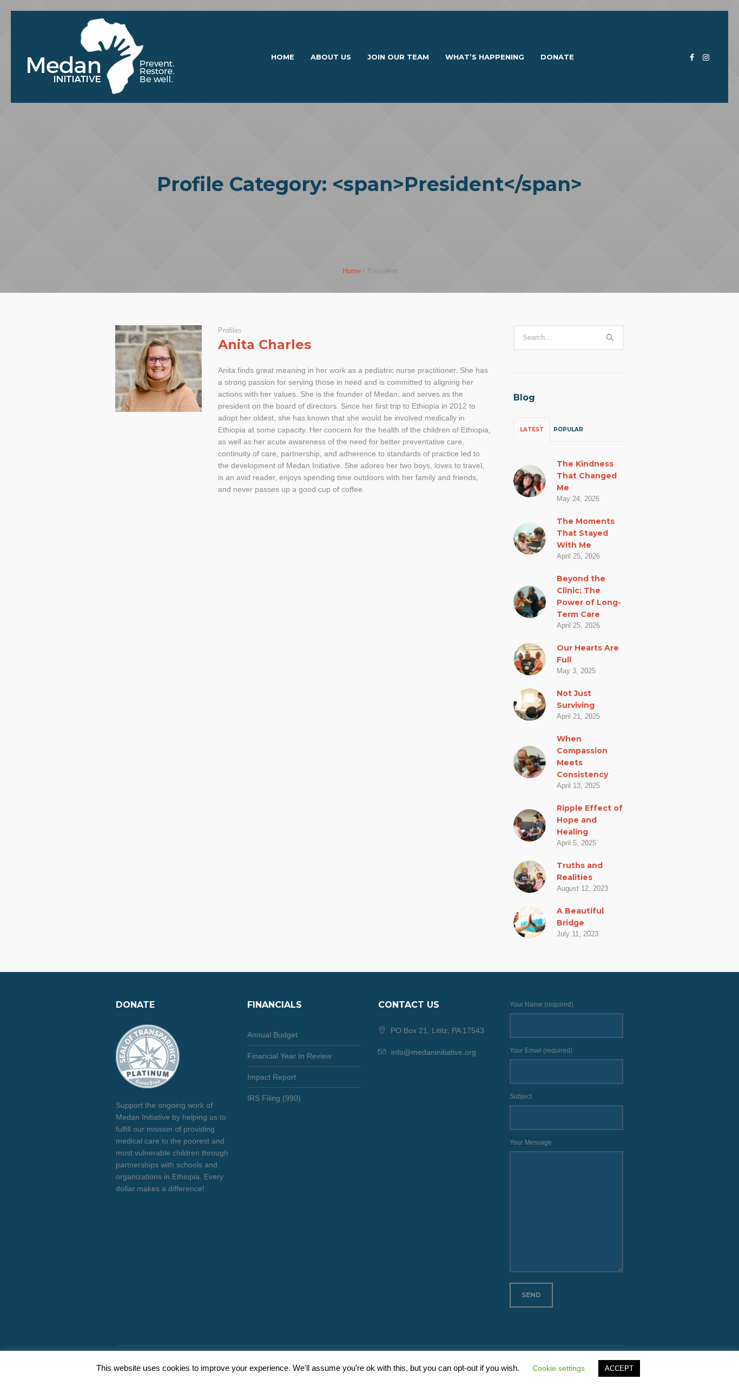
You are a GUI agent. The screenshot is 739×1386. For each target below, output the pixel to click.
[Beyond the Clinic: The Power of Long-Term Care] (529, 600)
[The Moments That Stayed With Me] (529, 537)
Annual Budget (272, 1034)
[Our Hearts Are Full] (529, 658)
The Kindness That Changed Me (587, 475)
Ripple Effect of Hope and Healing (590, 820)
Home (351, 271)
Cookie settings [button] (558, 1368)
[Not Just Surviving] (529, 703)
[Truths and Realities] (529, 875)
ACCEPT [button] (619, 1368)
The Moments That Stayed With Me (586, 533)
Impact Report (271, 1077)
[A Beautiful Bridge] (529, 921)
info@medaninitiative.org (433, 1052)
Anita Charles (264, 344)
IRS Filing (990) (274, 1098)
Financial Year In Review (289, 1056)
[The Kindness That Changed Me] (529, 480)
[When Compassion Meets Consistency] (529, 761)
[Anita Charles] (158, 368)
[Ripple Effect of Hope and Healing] (529, 824)
